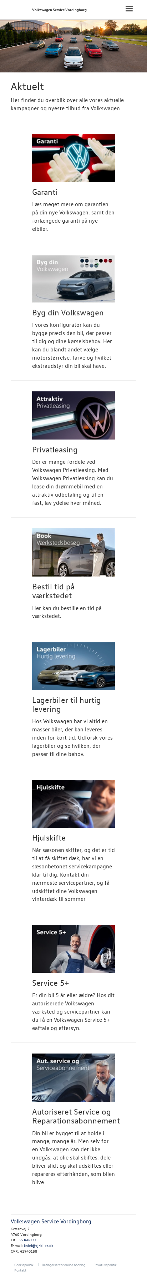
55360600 (27, 1239)
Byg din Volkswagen (68, 312)
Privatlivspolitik (105, 1264)
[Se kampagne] (73, 158)
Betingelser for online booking (63, 1264)
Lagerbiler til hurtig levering (66, 704)
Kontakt (20, 1270)
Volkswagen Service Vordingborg (59, 9)
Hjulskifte (49, 837)
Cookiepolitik (24, 1264)
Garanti (44, 192)
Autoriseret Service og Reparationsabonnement (76, 1115)
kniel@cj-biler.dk (38, 1245)
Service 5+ (50, 983)
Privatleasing (55, 449)
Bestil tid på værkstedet (53, 590)
